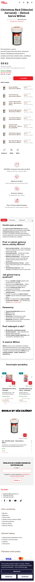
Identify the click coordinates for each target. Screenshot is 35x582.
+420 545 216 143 (8, 495)
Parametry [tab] (12, 220)
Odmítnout (8, 576)
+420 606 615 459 (8, 497)
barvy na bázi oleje (15, 302)
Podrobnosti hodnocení (17, 21)
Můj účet (4, 513)
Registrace (5, 515)
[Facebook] (4, 501)
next (31, 377)
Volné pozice (6, 543)
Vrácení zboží (6, 517)
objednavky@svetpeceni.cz (11, 494)
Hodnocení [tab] (22, 220)
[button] (14, 435)
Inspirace (5, 541)
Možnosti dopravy (7, 525)
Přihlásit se (17, 480)
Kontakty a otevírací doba (10, 539)
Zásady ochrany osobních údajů (11, 519)
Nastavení (16, 571)
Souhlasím (25, 576)
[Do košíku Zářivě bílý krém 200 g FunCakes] (13, 383)
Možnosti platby (7, 523)
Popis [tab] (4, 220)
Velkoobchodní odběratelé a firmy (12, 537)
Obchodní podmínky (8, 521)
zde (26, 567)
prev (2, 377)
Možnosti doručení (6, 72)
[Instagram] (10, 501)
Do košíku (24, 78)
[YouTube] (15, 501)
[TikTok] (21, 501)
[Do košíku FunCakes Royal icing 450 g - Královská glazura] (30, 383)
